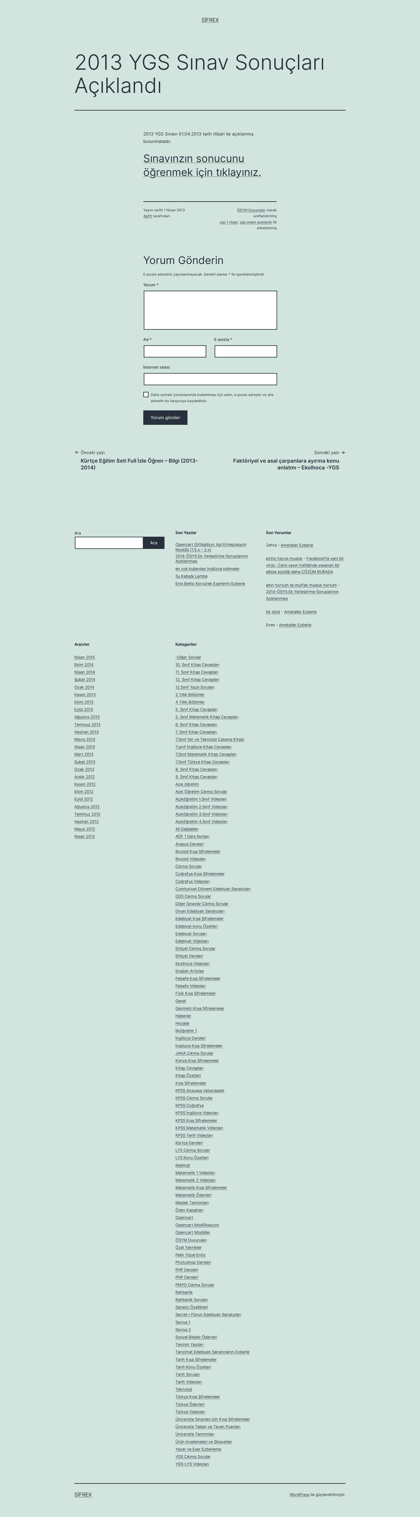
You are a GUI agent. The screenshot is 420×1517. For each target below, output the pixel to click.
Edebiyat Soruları (191, 933)
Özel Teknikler (188, 1247)
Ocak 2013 (84, 769)
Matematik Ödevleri (193, 1195)
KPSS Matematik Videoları (199, 1128)
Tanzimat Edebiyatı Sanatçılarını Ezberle (212, 1352)
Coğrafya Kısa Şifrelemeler (200, 873)
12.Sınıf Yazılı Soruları (194, 687)
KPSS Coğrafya (189, 1105)
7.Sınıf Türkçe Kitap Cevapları (202, 762)
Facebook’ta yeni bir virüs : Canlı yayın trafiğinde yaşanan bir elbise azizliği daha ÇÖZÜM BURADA (305, 565)
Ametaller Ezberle (297, 545)
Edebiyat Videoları (192, 941)
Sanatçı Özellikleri (191, 1307)
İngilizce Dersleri (190, 1038)
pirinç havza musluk (284, 558)
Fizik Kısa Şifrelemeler (195, 993)
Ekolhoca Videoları (192, 963)
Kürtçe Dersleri (189, 1142)
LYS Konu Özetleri (191, 1157)
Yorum (150, 285)
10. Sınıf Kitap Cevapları (197, 664)
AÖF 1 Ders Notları (192, 836)
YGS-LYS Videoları (192, 1464)
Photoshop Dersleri (193, 1262)
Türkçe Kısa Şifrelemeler (197, 1396)
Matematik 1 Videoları (195, 1172)
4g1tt (147, 216)
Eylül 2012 (83, 799)
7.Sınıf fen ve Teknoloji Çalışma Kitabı (209, 739)
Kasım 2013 (85, 694)
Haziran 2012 (86, 821)
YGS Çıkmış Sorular (193, 1456)
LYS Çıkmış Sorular (192, 1150)
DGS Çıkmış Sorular (193, 896)
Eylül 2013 (83, 709)
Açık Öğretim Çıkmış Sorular (201, 791)
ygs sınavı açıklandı (256, 222)
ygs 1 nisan (229, 222)
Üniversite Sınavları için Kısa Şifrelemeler (212, 1419)
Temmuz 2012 (87, 814)
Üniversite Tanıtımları (194, 1434)
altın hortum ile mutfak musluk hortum (301, 585)
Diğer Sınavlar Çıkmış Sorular (202, 903)
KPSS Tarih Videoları (194, 1135)
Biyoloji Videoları (190, 859)
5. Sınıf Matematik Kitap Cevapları (206, 717)
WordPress (300, 1494)
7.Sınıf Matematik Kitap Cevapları (205, 754)
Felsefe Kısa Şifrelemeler (197, 978)
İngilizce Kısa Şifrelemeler (198, 1045)
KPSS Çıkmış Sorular (194, 1098)
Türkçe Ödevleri (190, 1404)
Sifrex (210, 20)
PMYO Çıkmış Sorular (194, 1285)
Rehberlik (184, 1292)
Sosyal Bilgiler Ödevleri (196, 1337)
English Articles (189, 971)
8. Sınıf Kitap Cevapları (196, 769)
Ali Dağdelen (186, 829)
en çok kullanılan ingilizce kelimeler (207, 568)
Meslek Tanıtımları (192, 1202)
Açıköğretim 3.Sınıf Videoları (201, 814)
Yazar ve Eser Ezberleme (198, 1449)
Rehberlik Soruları (191, 1299)
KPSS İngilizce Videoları (197, 1113)
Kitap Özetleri (188, 1075)
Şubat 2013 (84, 762)
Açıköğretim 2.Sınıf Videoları (201, 806)
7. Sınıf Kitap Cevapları (196, 732)
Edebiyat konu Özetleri (196, 926)
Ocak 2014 (84, 687)
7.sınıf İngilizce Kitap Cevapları (203, 747)
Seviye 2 (183, 1329)
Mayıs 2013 (84, 739)
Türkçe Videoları (190, 1411)
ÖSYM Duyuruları (251, 210)
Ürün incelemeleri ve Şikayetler (203, 1441)
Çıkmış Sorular (188, 866)
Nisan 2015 (84, 657)
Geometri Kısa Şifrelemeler (199, 1008)
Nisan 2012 (84, 836)
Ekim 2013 (83, 702)
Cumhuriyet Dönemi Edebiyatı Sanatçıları (213, 889)
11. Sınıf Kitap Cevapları (196, 672)
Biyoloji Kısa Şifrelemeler (197, 851)
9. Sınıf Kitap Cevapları (196, 776)
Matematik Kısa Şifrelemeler (201, 1187)
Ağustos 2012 (87, 806)
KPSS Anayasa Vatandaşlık (199, 1090)
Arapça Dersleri (189, 844)
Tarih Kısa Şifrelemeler (196, 1359)
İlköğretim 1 (186, 1030)
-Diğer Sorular (188, 657)
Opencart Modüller (192, 1232)
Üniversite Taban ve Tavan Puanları (207, 1426)
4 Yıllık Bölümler (190, 702)
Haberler (183, 1016)
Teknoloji (183, 1389)
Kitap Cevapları (189, 1068)
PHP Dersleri (186, 1269)
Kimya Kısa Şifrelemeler (197, 1060)
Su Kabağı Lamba (191, 576)
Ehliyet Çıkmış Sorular (195, 948)
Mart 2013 (83, 754)
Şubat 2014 (84, 679)
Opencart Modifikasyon (197, 1225)
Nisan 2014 (84, 672)
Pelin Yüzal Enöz (190, 1255)
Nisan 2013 (84, 747)
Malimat (182, 1165)
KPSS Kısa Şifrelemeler (196, 1120)
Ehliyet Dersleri (189, 956)
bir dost (273, 611)
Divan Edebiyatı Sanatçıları (199, 911)
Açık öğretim (187, 784)
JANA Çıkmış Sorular (194, 1053)
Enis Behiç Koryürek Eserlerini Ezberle (210, 583)
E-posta (223, 339)
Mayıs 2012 (84, 829)
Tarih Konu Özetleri (193, 1367)
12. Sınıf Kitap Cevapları (197, 679)
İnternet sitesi (156, 367)
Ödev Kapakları (189, 1210)
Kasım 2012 (85, 784)
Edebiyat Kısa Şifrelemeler (199, 918)
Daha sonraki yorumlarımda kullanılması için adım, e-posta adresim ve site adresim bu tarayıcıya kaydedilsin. (212, 397)
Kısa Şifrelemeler (190, 1083)
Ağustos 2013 (87, 717)
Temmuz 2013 (87, 724)
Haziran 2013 (86, 732)
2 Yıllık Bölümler (190, 694)
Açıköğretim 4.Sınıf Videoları (201, 821)
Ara (77, 533)
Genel (180, 1001)
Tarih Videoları (188, 1382)
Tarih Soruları (187, 1374)
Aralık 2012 (84, 776)
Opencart (184, 1217)
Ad (147, 339)
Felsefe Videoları (190, 986)
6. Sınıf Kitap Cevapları (196, 724)
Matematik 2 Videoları (195, 1180)
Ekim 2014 (84, 664)
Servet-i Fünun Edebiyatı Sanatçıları (208, 1314)
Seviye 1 (182, 1322)
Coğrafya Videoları (192, 881)
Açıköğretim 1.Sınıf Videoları (201, 799)
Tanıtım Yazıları (189, 1344)
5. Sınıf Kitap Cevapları (196, 709)
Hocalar (182, 1023)
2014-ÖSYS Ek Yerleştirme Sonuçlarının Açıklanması (211, 558)
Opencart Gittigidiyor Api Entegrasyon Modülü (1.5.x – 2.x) (211, 547)
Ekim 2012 (83, 791)
